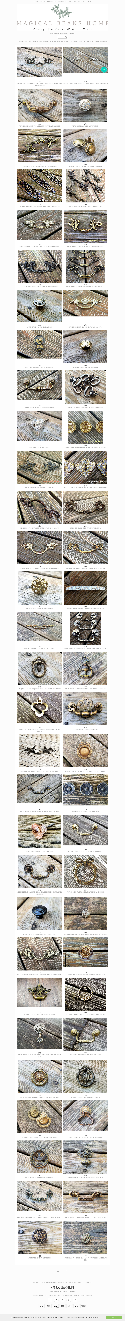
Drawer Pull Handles (101, 41)
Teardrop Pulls (65, 41)
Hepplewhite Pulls (48, 41)
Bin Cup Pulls (90, 41)
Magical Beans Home (62, 1287)
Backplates (82, 41)
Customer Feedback (67, 1295)
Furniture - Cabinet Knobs (25, 41)
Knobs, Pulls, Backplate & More (48, 2)
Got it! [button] (114, 1317)
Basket (88, 2)
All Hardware (74, 41)
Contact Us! (81, 2)
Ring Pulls (57, 41)
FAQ (66, 2)
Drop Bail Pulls (37, 41)
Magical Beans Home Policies (40, 1295)
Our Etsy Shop (72, 2)
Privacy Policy (53, 1295)
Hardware (35, 2)
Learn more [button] (95, 1317)
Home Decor (61, 2)
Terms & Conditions (86, 1295)
